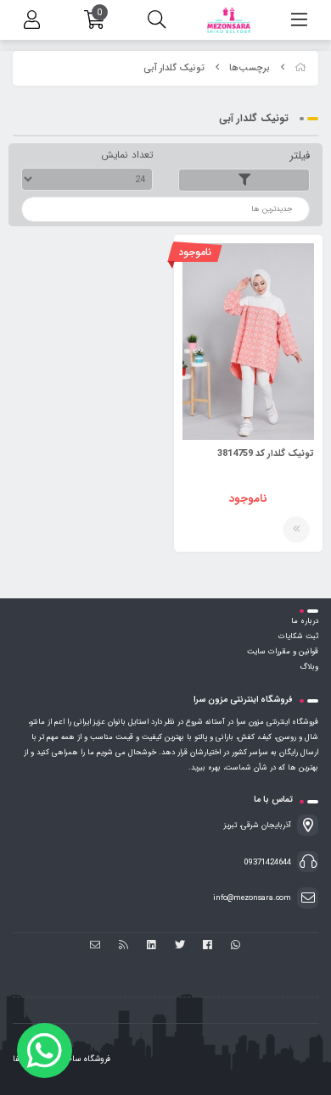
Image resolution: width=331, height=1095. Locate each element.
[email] (95, 946)
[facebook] (207, 946)
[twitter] (179, 946)
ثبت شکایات (298, 636)
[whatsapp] (235, 946)
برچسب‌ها (249, 68)
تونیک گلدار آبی (174, 68)
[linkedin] (151, 946)
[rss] (123, 946)
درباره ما (304, 621)
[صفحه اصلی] (300, 68)
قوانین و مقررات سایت (282, 652)
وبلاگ (309, 667)
